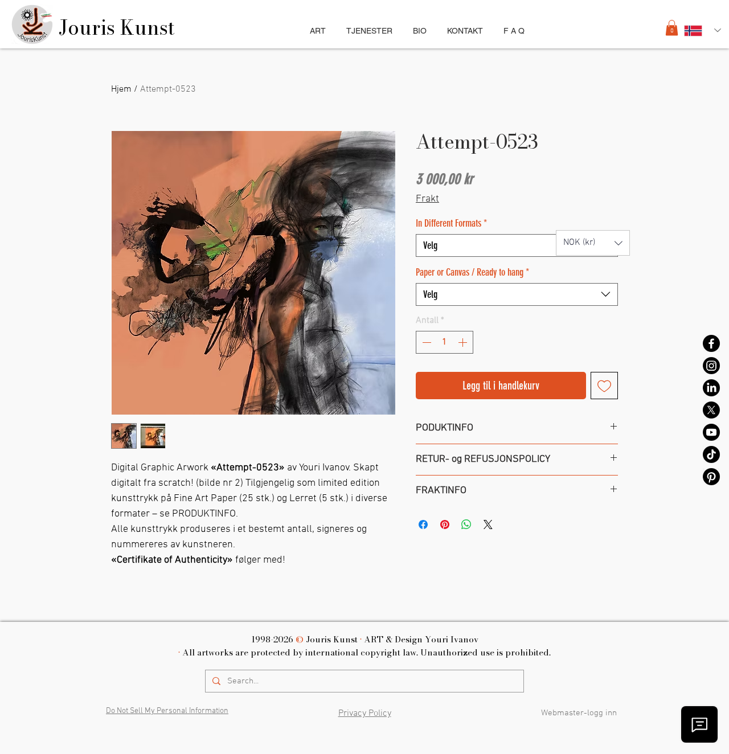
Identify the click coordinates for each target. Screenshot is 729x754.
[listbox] (593, 243)
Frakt (427, 199)
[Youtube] (711, 432)
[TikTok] (711, 454)
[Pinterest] (711, 476)
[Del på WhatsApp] (466, 524)
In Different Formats (451, 223)
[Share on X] (488, 524)
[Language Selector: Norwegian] (702, 30)
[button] (671, 27)
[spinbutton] (444, 342)
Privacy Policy (364, 713)
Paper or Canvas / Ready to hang (472, 272)
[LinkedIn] (711, 387)
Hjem (121, 89)
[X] (711, 410)
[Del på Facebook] (423, 524)
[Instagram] (711, 365)
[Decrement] (425, 342)
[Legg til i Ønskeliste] (604, 385)
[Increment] (464, 342)
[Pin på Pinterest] (445, 524)
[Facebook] (711, 343)
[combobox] (517, 245)
